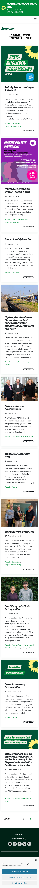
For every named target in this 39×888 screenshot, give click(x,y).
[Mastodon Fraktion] (29, 844)
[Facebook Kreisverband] (10, 844)
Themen (29, 38)
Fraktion (27, 35)
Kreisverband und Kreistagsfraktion (15, 11)
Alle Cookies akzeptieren (19, 872)
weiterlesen (28, 131)
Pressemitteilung (23, 362)
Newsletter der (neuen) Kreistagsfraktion (15, 686)
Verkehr (7, 365)
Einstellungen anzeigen (19, 883)
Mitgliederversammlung (13, 126)
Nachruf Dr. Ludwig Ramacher (18, 239)
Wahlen (16, 222)
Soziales (23, 648)
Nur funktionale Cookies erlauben (20, 877)
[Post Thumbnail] (19, 64)
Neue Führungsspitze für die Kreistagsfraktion (17, 608)
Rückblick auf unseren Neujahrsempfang (15, 407)
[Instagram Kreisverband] (15, 844)
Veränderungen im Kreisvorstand (19, 531)
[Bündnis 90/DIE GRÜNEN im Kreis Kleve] (3, 8)
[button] (36, 860)
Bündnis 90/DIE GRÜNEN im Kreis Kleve (22, 5)
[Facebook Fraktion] (24, 844)
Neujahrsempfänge (27, 437)
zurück (6, 819)
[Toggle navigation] (35, 19)
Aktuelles (15, 35)
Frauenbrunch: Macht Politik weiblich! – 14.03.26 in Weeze (17, 190)
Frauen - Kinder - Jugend (20, 219)
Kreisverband (16, 38)
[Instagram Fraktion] (19, 844)
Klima (7, 648)
